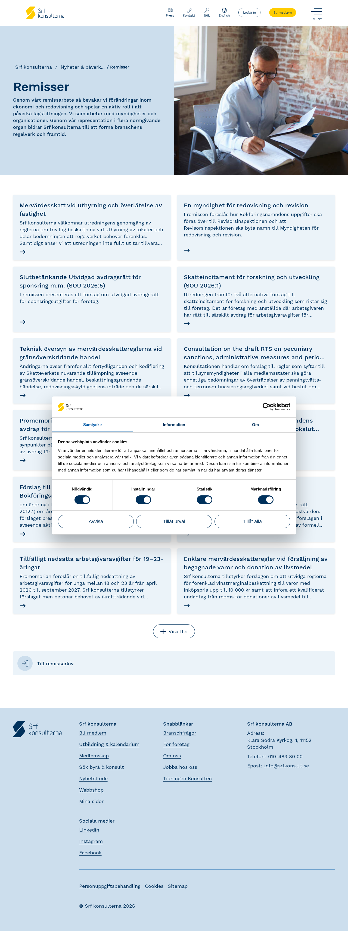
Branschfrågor (179, 733)
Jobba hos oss (180, 767)
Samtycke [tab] (92, 424)
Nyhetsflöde (93, 778)
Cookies (154, 886)
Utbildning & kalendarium (109, 744)
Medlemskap (94, 755)
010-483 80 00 (285, 756)
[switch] (143, 499)
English (224, 15)
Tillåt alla (252, 521)
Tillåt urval (174, 521)
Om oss (172, 755)
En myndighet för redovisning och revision (246, 205)
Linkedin (89, 830)
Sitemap (178, 886)
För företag (176, 744)
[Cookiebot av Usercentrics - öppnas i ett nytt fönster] (266, 407)
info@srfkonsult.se (286, 765)
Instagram (91, 841)
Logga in (249, 12)
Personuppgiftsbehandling (110, 886)
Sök (207, 15)
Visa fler (178, 631)
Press (170, 15)
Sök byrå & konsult (101, 767)
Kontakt (189, 15)
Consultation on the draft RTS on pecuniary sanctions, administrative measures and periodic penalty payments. (256, 357)
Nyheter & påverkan (84, 67)
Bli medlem (283, 12)
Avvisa (96, 521)
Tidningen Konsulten (187, 778)
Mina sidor (91, 801)
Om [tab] (255, 424)
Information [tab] (174, 424)
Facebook (90, 852)
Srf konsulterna (33, 67)
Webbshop (91, 790)
